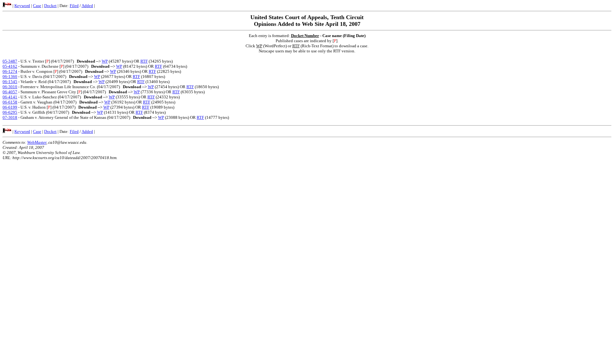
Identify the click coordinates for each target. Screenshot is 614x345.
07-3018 (10, 117)
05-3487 (10, 61)
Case (37, 5)
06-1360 (10, 76)
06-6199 (10, 107)
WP (105, 61)
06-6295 (10, 112)
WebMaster (36, 142)
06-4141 (10, 97)
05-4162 (10, 66)
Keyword (22, 5)
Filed (74, 5)
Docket (50, 5)
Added (87, 5)
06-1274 (10, 71)
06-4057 (10, 91)
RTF (144, 61)
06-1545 (10, 81)
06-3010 (10, 86)
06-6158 (10, 102)
